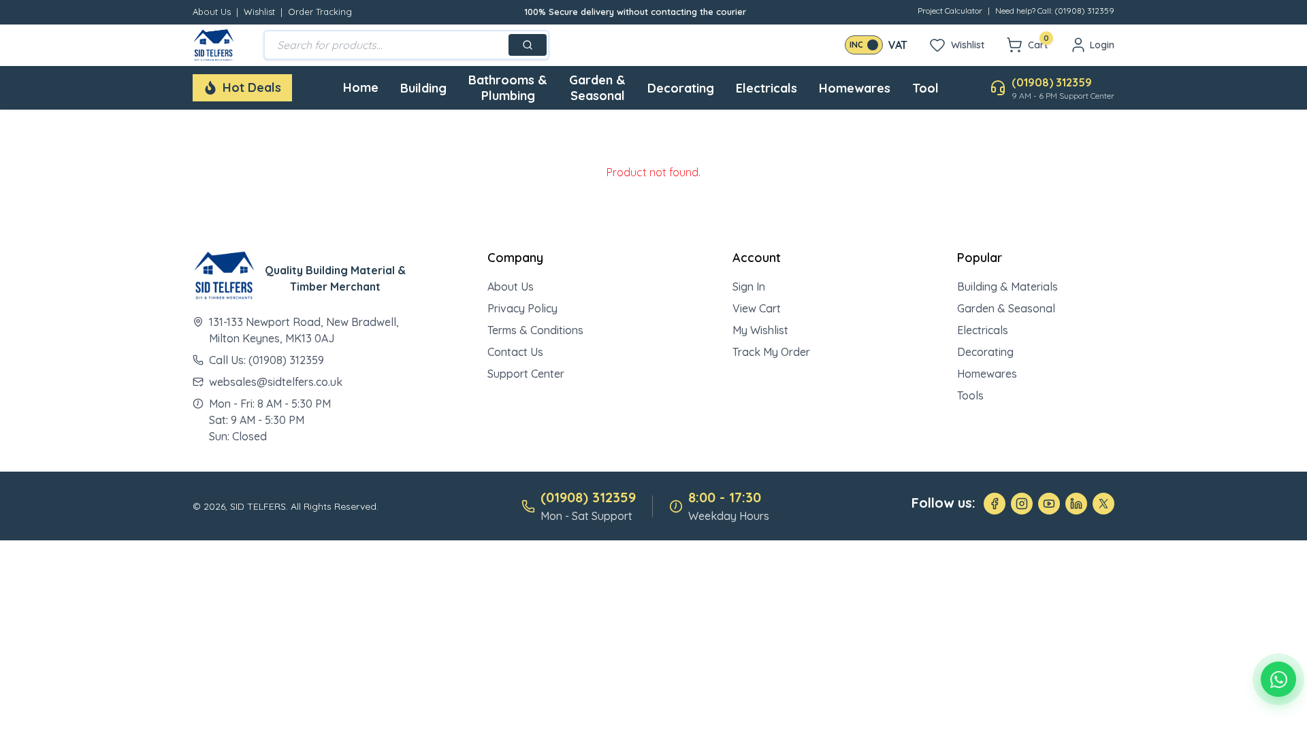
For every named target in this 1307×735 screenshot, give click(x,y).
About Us (212, 11)
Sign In (748, 286)
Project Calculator (950, 10)
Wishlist (259, 11)
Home (360, 87)
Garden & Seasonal (597, 87)
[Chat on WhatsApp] (1278, 679)
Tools (970, 395)
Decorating (680, 88)
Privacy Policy (522, 308)
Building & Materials (1007, 286)
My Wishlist (760, 330)
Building (423, 88)
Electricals (766, 88)
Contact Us (515, 352)
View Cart (756, 308)
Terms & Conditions (535, 330)
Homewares (854, 88)
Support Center (525, 373)
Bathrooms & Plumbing (507, 87)
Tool (925, 88)
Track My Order (771, 352)
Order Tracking (320, 11)
